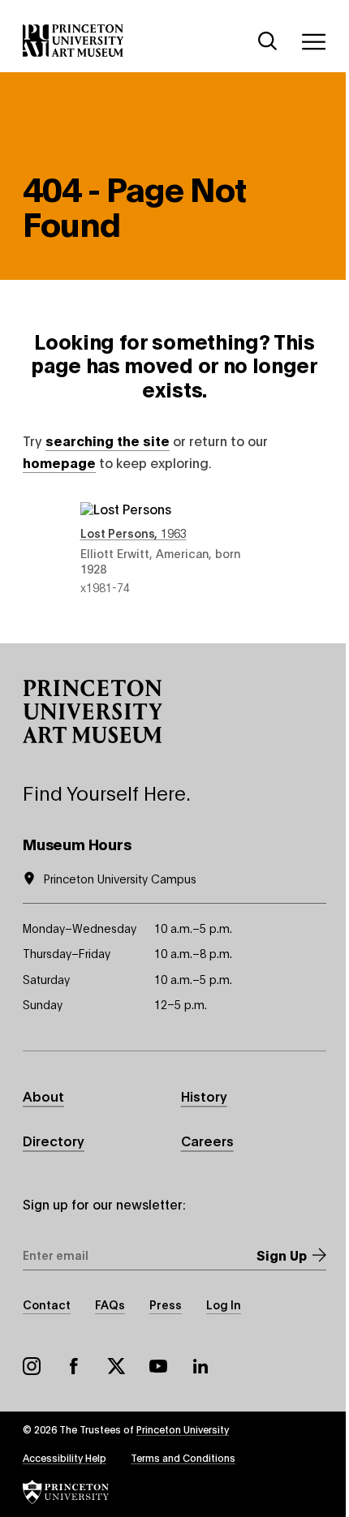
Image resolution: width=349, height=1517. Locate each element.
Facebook (74, 1366)
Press (165, 1304)
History (204, 1095)
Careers (207, 1140)
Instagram (32, 1366)
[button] (92, 711)
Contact (47, 1304)
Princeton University (182, 1429)
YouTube (158, 1366)
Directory (53, 1140)
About (43, 1095)
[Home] (73, 40)
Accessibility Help (64, 1457)
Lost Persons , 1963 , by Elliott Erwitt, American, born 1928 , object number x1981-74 (174, 548)
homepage (59, 462)
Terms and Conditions (183, 1457)
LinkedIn (200, 1366)
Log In (223, 1304)
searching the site (107, 440)
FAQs (110, 1304)
